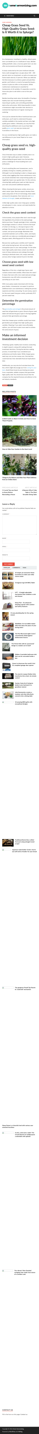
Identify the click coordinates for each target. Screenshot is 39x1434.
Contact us (23, 1414)
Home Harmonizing (18, 1429)
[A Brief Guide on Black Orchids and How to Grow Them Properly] (19, 406)
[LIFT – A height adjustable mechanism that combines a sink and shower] (8, 592)
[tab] (6, 568)
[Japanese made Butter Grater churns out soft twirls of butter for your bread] (6, 850)
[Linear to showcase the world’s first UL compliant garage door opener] (6, 663)
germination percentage (12, 309)
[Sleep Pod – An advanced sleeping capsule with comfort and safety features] (8, 603)
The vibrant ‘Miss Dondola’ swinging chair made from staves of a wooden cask (24, 1272)
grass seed (10, 128)
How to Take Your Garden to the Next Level (17, 449)
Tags (24, 567)
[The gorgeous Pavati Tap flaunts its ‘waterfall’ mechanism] (8, 988)
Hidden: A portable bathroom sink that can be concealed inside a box (26, 656)
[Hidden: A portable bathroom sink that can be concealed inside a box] (8, 654)
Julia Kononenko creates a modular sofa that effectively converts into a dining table (24, 694)
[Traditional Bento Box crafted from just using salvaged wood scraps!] (8, 840)
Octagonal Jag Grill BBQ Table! (25, 582)
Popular (7, 567)
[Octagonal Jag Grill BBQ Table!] (8, 583)
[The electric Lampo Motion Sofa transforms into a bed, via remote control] (8, 674)
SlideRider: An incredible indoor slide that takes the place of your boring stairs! (25, 625)
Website (5, 555)
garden (10, 385)
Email (4, 546)
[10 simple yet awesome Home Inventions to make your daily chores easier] (8, 573)
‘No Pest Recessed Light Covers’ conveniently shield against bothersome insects (25, 635)
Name (4, 538)
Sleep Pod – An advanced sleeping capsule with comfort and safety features (24, 604)
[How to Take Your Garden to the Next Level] (19, 437)
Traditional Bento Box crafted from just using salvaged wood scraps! (24, 841)
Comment (6, 514)
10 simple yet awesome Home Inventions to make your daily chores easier (24, 574)
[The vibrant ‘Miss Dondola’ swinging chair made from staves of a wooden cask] (7, 1271)
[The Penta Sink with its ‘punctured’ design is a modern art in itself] (6, 644)
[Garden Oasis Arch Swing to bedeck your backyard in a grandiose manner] (8, 683)
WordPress (12, 1431)
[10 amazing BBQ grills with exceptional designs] (8, 702)
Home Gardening (7, 22)
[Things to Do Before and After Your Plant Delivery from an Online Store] (19, 465)
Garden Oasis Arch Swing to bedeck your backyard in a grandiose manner (24, 685)
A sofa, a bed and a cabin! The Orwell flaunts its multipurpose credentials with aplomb (25, 1134)
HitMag (20, 1431)
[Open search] (34, 16)
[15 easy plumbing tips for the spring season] (5, 613)
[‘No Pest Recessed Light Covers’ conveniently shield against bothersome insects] (8, 634)
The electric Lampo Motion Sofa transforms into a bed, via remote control (25, 676)
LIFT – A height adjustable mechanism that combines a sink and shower (25, 594)
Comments (16, 567)
